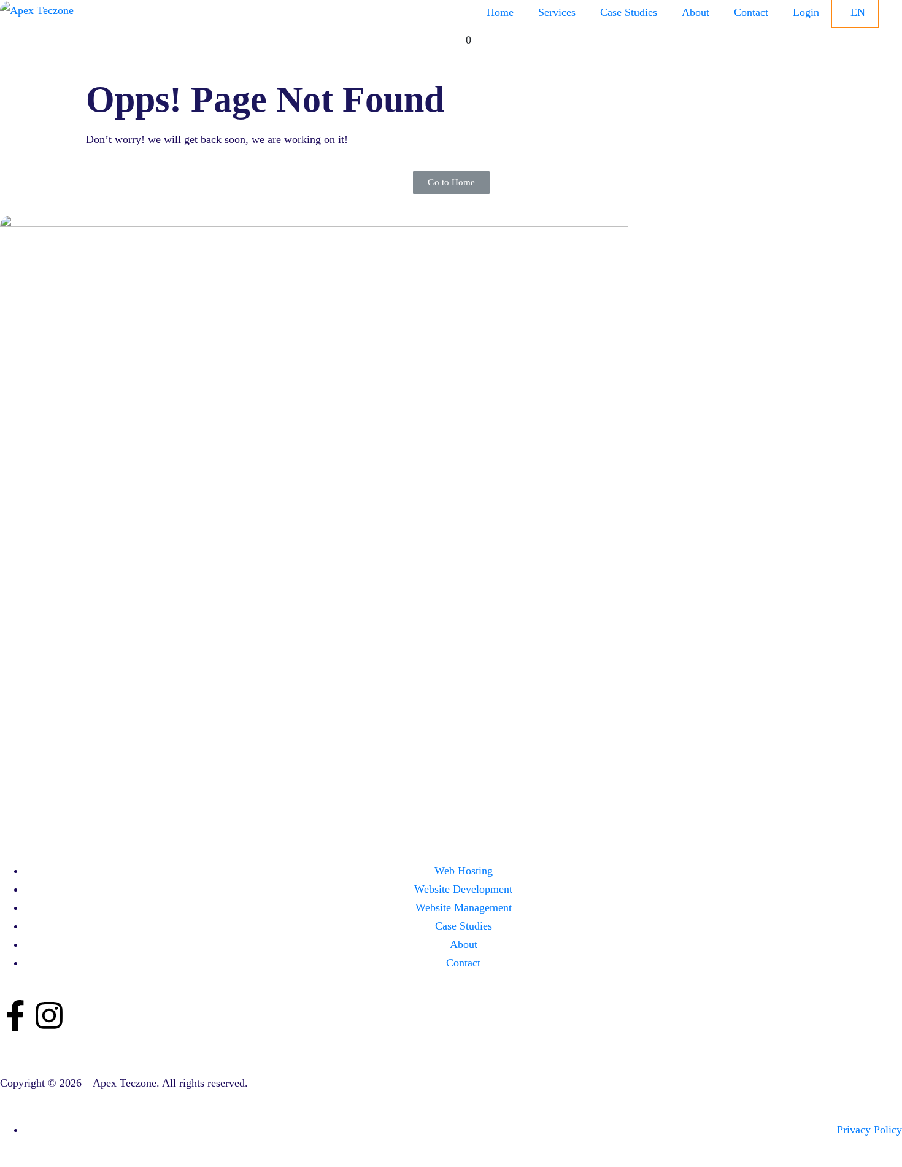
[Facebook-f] (15, 1015)
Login (806, 12)
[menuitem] (856, 12)
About (695, 12)
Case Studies (628, 12)
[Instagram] (49, 1015)
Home (500, 12)
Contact (751, 12)
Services (557, 12)
